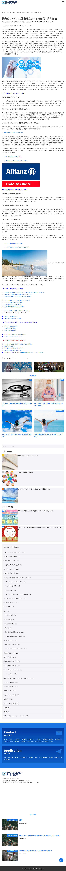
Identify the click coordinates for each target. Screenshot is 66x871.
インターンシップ (11, 640)
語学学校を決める (10, 346)
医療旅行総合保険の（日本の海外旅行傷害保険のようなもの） (25, 292)
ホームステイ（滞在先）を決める (14, 348)
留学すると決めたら (11, 573)
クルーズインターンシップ (13, 670)
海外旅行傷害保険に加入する (13, 350)
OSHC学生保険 (12, 623)
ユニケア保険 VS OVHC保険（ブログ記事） (18, 300)
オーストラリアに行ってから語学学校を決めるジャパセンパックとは (24, 352)
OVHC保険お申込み (10, 328)
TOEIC (8, 628)
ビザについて (11, 590)
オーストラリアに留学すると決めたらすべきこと (18, 344)
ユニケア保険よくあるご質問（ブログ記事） (17, 247)
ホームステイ (9, 607)
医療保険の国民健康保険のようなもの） (18, 294)
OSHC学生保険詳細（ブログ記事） (14, 306)
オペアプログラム (10, 657)
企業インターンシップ (12, 661)
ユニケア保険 (42, 22)
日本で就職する (12, 682)
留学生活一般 (10, 691)
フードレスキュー (11, 674)
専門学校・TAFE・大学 (14, 565)
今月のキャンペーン (11, 602)
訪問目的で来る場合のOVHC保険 (13, 133)
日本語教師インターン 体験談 (17, 649)
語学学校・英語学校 (14, 556)
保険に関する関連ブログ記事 (13, 318)
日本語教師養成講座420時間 (14, 632)
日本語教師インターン (12, 644)
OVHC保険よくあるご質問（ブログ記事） (16, 160)
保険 (35, 22)
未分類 (7, 712)
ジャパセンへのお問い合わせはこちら (15, 334)
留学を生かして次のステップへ (15, 552)
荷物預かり (8, 699)
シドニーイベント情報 (12, 703)
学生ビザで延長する (12, 560)
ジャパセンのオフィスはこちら (13, 336)
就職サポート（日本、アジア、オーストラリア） (19, 678)
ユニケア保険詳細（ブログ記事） (14, 243)
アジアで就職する (12, 686)
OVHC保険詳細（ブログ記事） (13, 156)
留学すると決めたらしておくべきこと (18, 577)
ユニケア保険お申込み (11, 326)
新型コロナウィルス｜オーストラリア (16, 716)
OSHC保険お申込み (10, 330)
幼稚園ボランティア (11, 653)
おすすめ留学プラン (13, 586)
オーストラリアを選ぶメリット (16, 581)
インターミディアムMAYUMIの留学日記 (18, 594)
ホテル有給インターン (12, 665)
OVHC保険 (50, 22)
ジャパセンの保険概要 (11, 316)
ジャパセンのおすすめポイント (16, 598)
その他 (8, 707)
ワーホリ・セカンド (12, 569)
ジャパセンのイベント (12, 695)
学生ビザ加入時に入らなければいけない (18, 296)
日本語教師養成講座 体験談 (16, 636)
